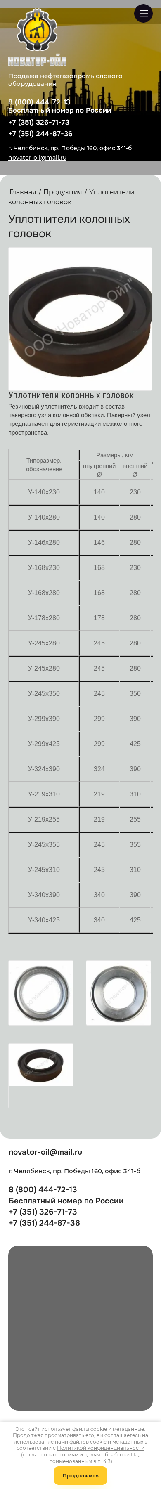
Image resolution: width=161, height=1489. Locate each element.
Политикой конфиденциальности (100, 1448)
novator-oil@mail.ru (37, 157)
